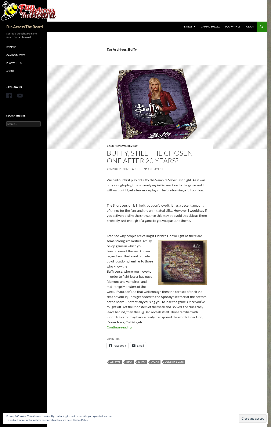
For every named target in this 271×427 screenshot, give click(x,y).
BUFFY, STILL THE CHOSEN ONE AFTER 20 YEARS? (150, 157)
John (137, 168)
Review (132, 145)
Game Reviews (116, 145)
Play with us (233, 26)
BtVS (129, 362)
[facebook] (9, 95)
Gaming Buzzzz (210, 26)
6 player (115, 362)
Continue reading (121, 327)
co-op (155, 362)
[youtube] (20, 95)
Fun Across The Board (24, 26)
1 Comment (155, 168)
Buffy (141, 362)
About (250, 26)
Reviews (187, 26)
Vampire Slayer (174, 362)
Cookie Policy (80, 420)
